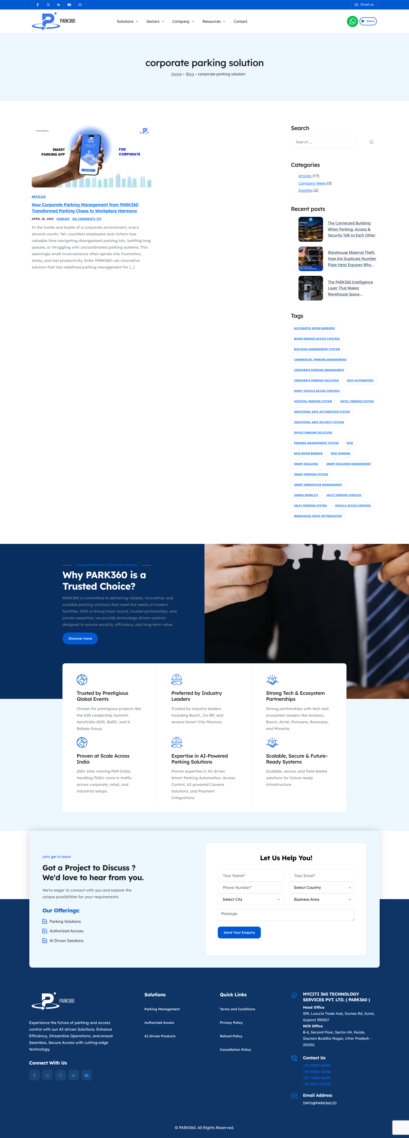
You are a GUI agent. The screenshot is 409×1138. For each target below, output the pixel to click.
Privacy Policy (231, 1022)
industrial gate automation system (322, 412)
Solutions (125, 21)
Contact (240, 21)
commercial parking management (320, 359)
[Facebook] (34, 1075)
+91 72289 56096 (317, 1078)
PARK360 (63, 219)
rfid (350, 443)
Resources (211, 21)
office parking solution (313, 432)
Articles (39, 197)
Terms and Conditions (237, 1009)
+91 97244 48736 (317, 1072)
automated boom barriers (314, 328)
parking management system (316, 443)
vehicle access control (353, 505)
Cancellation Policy (235, 1049)
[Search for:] (323, 142)
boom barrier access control (317, 339)
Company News (312, 183)
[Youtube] (86, 1075)
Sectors (153, 21)
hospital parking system (313, 401)
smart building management (348, 464)
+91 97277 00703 (317, 1084)
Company (181, 21)
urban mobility (306, 495)
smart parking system (311, 474)
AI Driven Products (160, 1036)
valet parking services (343, 495)
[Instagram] (60, 1075)
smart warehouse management (318, 485)
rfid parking (341, 453)
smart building (306, 464)
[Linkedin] (73, 1075)
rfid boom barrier (308, 453)
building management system (317, 349)
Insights (305, 190)
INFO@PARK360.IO (320, 1103)
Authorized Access (159, 1022)
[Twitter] (47, 1075)
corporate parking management (319, 370)
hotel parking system (357, 401)
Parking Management (162, 1009)
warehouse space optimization (318, 516)
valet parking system (310, 505)
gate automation (360, 380)
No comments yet (87, 219)
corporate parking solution (316, 380)
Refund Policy (231, 1036)
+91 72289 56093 (316, 1065)
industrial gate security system (319, 422)
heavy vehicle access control (317, 391)
